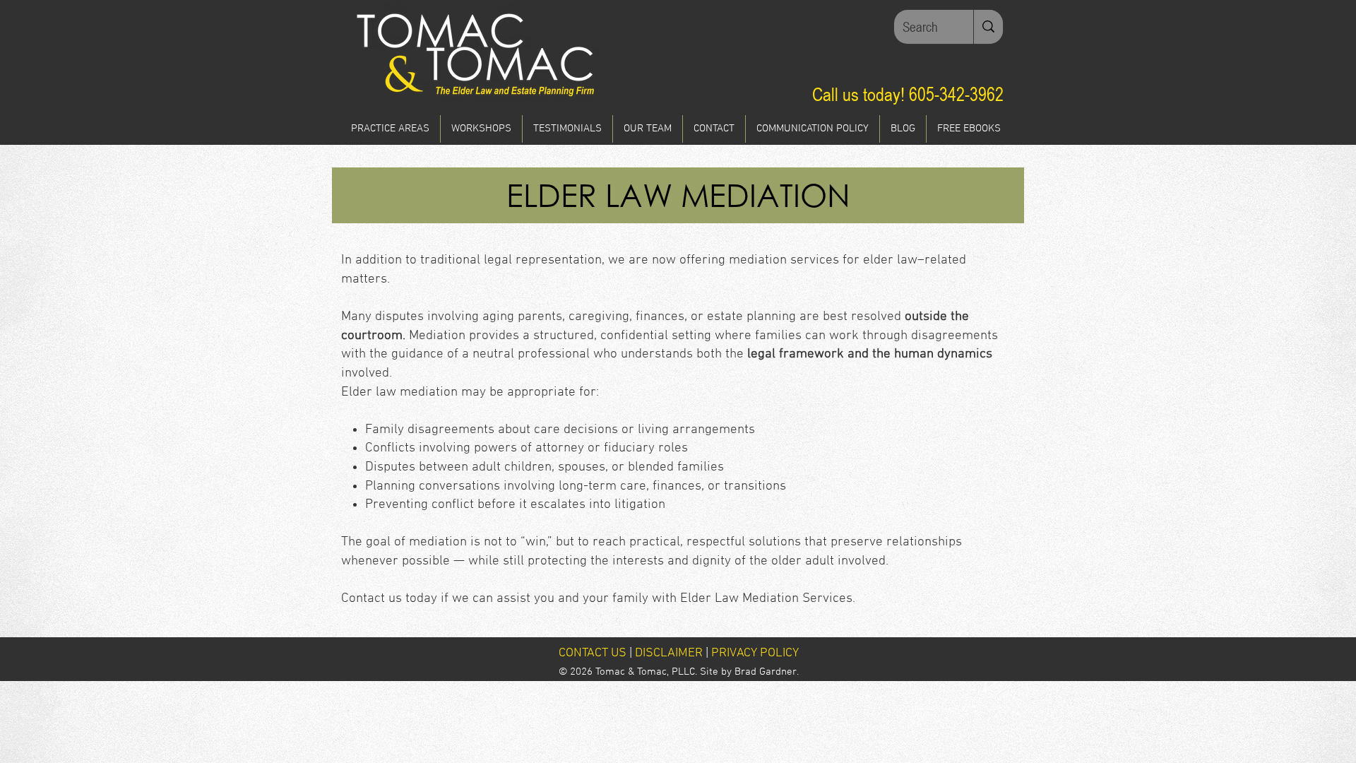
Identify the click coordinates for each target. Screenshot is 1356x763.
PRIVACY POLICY (755, 653)
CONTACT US (592, 653)
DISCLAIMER (669, 653)
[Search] (988, 27)
